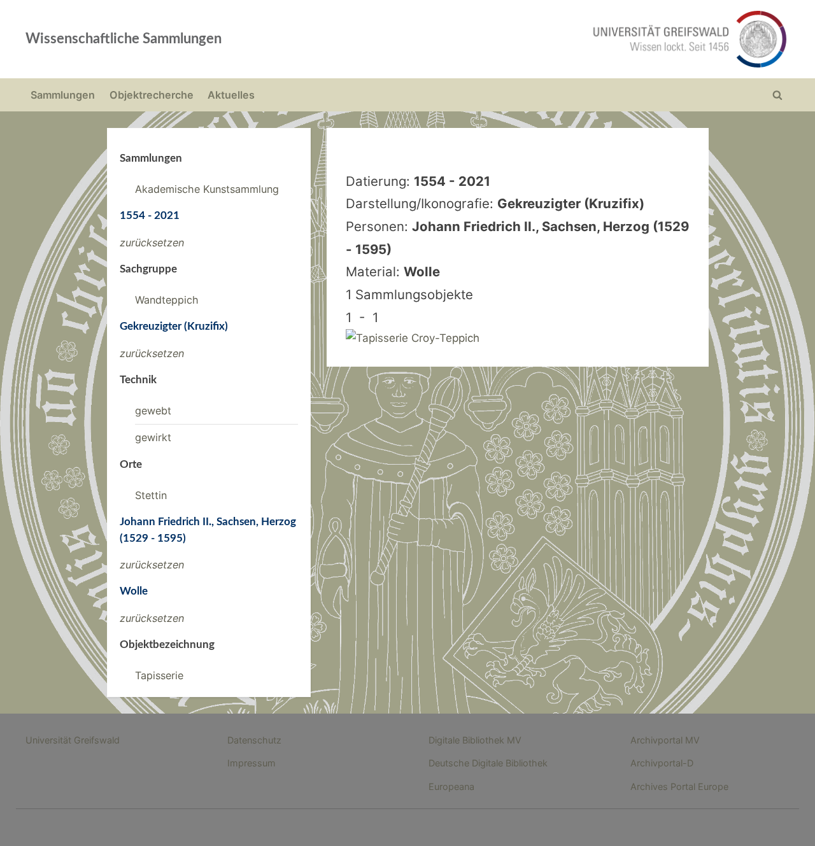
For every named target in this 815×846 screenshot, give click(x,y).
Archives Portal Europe (679, 786)
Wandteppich (167, 299)
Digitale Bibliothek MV (475, 740)
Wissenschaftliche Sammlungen (123, 39)
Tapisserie (159, 675)
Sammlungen (63, 94)
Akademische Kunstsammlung (207, 189)
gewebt (153, 410)
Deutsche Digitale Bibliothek (488, 763)
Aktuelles (231, 94)
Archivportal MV (665, 740)
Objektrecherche (152, 94)
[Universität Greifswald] (560, 39)
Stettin (151, 495)
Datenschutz (254, 740)
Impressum (251, 763)
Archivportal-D (661, 763)
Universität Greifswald (72, 740)
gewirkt (153, 437)
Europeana (451, 786)
